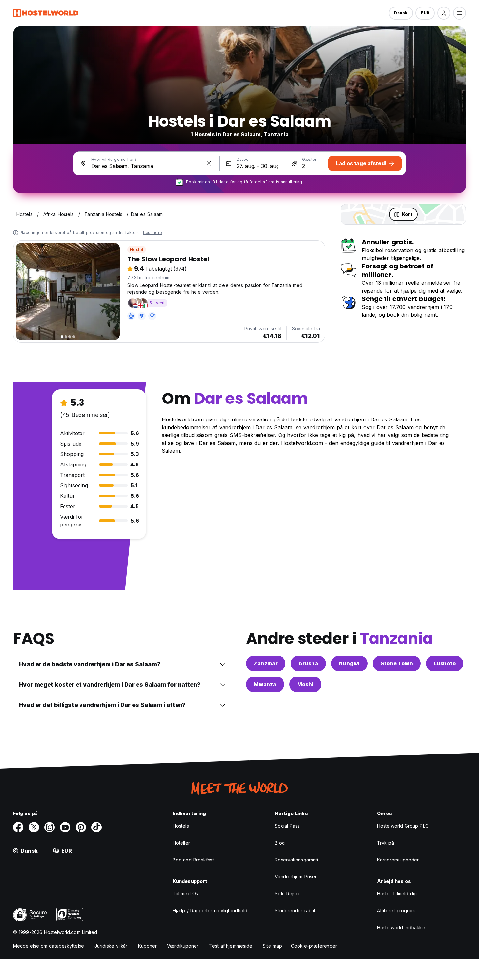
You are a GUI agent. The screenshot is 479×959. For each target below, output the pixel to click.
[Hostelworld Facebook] (18, 827)
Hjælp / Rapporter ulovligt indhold (210, 910)
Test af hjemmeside (230, 946)
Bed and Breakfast (193, 859)
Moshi (305, 684)
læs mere (152, 232)
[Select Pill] (443, 13)
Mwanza (265, 684)
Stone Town (397, 663)
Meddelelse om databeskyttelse (48, 946)
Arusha (308, 663)
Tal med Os (185, 893)
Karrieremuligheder (398, 859)
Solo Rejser (287, 893)
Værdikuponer (182, 946)
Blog (279, 842)
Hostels (181, 826)
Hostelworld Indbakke (401, 927)
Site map (272, 946)
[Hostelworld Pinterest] (81, 827)
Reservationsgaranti (296, 859)
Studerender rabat (295, 910)
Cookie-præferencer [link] (314, 946)
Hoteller (181, 842)
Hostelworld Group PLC (402, 826)
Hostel (136, 249)
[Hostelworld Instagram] (49, 827)
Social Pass (287, 826)
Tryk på (385, 842)
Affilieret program (396, 910)
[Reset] (209, 163)
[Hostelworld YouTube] (65, 827)
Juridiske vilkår (111, 946)
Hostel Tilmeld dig (397, 893)
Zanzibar (266, 663)
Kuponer (147, 946)
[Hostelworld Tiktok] (96, 827)
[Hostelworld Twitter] (34, 827)
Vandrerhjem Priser (296, 876)
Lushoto (445, 663)
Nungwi (349, 663)
